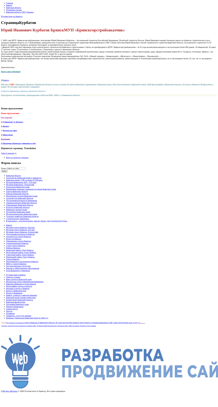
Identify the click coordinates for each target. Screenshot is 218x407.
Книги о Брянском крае (16, 291)
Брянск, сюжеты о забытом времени (21, 295)
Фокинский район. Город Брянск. (20, 257)
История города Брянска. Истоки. (20, 227)
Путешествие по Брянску (12, 16)
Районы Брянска (13, 248)
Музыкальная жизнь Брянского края (21, 214)
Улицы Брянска (12, 259)
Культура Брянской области (18, 207)
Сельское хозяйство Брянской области (22, 216)
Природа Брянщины (14, 307)
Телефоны (10, 313)
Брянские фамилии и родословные (21, 284)
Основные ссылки (14, 10)
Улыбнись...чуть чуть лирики (18, 316)
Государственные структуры (18, 266)
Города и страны (13, 277)
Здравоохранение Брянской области (21, 203)
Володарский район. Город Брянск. (21, 252)
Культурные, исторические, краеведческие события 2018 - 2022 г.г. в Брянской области (40, 95)
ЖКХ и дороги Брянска (16, 264)
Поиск (4, 168)
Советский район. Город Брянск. (20, 255)
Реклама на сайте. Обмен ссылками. (68, 326)
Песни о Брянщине (14, 293)
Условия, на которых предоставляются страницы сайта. (18, 326)
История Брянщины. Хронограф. (20, 185)
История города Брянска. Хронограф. (22, 232)
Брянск (9, 5)
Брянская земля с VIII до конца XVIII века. (24, 180)
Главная (9, 3)
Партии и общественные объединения (22, 268)
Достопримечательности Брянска (20, 234)
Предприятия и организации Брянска (22, 261)
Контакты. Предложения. (88, 326)
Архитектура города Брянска (18, 237)
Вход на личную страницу (17, 157)
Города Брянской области (17, 191)
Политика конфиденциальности (47, 326)
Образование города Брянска (18, 241)
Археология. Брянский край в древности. (24, 178)
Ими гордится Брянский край (19, 279)
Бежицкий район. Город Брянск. (20, 250)
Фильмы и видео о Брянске (18, 288)
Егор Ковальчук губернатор (18, 271)
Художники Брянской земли (18, 212)
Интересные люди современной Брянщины (24, 282)
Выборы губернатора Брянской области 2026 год (27, 318)
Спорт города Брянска (15, 246)
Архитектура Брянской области (19, 198)
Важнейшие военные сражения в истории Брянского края (31, 189)
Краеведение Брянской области (19, 300)
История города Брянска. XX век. (20, 230)
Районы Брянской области (17, 194)
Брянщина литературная (16, 210)
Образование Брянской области (19, 205)
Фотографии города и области (19, 286)
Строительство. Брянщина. (17, 219)
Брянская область (13, 8)
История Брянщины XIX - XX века (21, 182)
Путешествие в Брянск (16, 275)
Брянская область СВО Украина (20, 12)
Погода (9, 311)
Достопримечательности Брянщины (21, 200)
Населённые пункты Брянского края (21, 196)
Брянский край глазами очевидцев (21, 297)
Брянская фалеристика (15, 302)
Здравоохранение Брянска (17, 243)
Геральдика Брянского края (17, 187)
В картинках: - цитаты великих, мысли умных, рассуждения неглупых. (36, 221)
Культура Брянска (13, 239)
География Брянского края (17, 304)
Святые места (12, 309)
